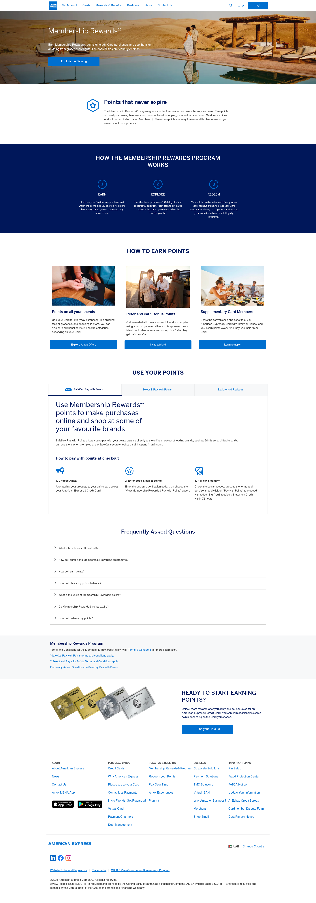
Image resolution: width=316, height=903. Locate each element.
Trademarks (99, 870)
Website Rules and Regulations (68, 870)
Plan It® (154, 800)
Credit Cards (116, 768)
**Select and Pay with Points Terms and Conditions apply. (84, 661)
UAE (236, 846)
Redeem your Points (162, 776)
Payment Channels (120, 816)
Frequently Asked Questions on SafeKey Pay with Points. (84, 667)
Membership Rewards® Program (170, 768)
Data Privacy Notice (241, 816)
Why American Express (123, 776)
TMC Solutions (203, 784)
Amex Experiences (161, 792)
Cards (86, 5)
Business (133, 5)
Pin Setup (234, 768)
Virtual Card (116, 808)
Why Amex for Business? (210, 800)
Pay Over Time (158, 784)
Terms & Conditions (140, 650)
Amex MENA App (63, 792)
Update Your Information (244, 792)
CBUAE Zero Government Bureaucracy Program (140, 870)
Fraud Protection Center (243, 776)
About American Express (68, 768)
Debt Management (120, 825)
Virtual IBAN (202, 792)
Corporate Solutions (207, 768)
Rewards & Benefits (109, 5)
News (148, 5)
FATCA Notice (237, 784)
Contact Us (165, 5)
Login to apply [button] (232, 345)
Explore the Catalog (74, 61)
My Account (69, 5)
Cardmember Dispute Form (246, 808)
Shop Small (201, 816)
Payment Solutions (206, 776)
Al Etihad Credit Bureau (243, 800)
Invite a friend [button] (158, 345)
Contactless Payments (122, 792)
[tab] (85, 390)
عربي (241, 5)
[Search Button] (231, 5)
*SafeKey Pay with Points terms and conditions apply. (82, 656)
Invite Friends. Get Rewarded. (127, 800)
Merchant (200, 808)
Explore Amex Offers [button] (83, 345)
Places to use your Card (123, 784)
